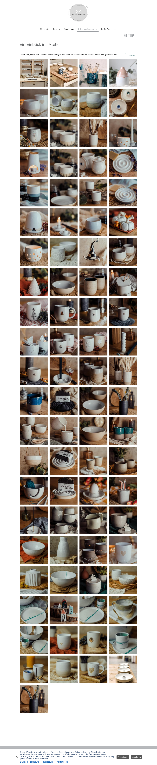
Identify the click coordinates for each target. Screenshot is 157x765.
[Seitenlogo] (78, 13)
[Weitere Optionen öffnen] (114, 29)
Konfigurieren (62, 762)
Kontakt (131, 55)
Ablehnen (136, 757)
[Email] (129, 35)
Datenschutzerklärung (29, 762)
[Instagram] (125, 35)
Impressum (48, 762)
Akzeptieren (123, 757)
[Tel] (132, 35)
